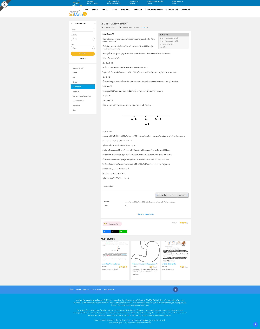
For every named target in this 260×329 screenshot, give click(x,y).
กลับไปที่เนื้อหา (108, 186)
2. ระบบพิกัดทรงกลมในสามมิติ (169, 38)
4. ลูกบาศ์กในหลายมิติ (166, 44)
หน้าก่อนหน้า (161, 195)
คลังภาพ (95, 9)
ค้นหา (84, 53)
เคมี (74, 77)
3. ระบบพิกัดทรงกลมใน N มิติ (169, 41)
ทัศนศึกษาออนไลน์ (171, 9)
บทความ (105, 9)
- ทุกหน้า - (163, 47)
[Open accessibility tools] (255, 324)
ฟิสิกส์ (75, 73)
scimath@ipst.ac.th (119, 322)
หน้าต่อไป (182, 195)
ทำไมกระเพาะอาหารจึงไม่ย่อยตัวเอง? (144, 264)
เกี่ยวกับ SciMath (75, 289)
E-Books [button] (137, 9)
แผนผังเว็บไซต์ (96, 289)
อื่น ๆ (74, 110)
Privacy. (147, 320)
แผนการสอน (125, 9)
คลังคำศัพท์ (186, 9)
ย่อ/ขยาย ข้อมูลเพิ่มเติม (146, 214)
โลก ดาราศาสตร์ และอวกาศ (82, 96)
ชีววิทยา (75, 82)
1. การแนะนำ (164, 35)
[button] (85, 14)
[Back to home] (76, 13)
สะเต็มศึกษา (77, 105)
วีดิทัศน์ (85, 9)
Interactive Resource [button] (153, 9)
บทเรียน (114, 9)
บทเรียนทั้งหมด (78, 68)
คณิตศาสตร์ (77, 87)
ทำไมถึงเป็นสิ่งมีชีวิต (169, 264)
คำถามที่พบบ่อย (109, 289)
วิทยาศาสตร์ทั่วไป (78, 101)
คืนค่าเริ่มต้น (83, 58)
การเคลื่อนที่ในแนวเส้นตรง (111, 264)
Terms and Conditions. (136, 320)
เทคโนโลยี (76, 91)
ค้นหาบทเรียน (80, 23)
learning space (77, 2)
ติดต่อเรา (86, 289)
